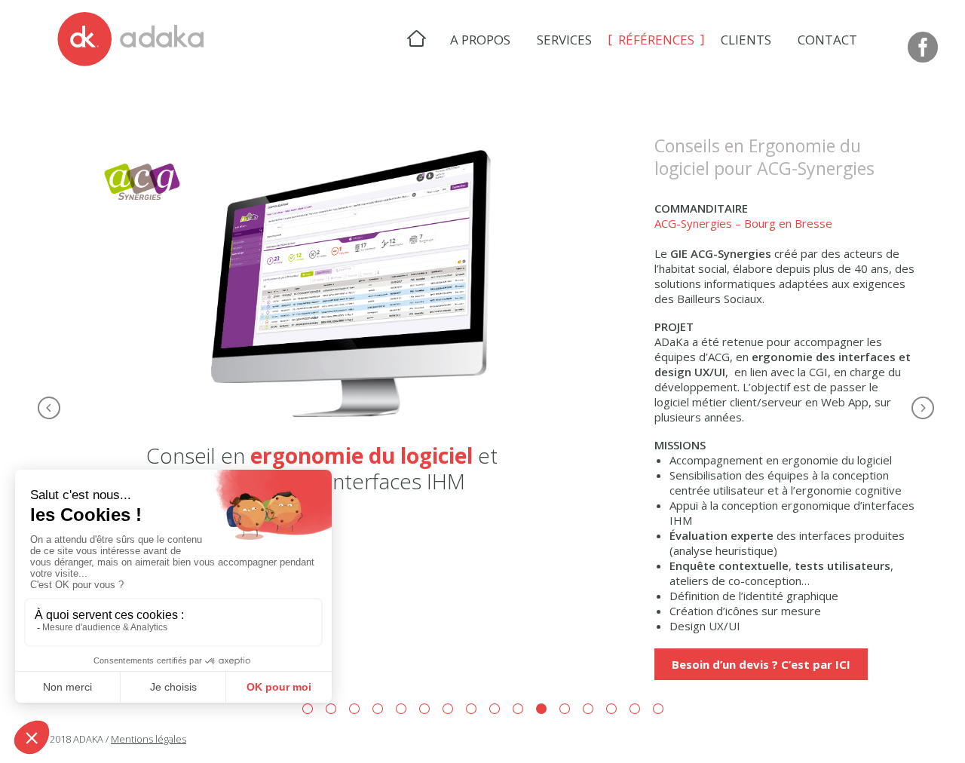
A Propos (480, 39)
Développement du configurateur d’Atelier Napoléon (611, 708)
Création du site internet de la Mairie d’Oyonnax (424, 708)
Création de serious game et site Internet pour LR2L (635, 708)
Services (564, 39)
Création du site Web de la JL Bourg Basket (588, 708)
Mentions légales (148, 739)
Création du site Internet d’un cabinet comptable (518, 708)
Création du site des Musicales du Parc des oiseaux (471, 708)
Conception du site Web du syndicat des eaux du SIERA (448, 708)
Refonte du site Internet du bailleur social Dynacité (401, 708)
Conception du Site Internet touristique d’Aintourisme (564, 708)
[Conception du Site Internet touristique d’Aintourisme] (922, 408)
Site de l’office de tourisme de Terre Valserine (354, 708)
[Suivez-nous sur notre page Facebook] (923, 48)
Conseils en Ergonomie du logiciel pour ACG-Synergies (541, 708)
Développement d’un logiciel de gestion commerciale (377, 708)
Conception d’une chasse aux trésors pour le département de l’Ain (658, 708)
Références (656, 39)
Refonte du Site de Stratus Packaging (494, 708)
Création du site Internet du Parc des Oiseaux (307, 708)
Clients (746, 39)
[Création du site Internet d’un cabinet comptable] (49, 408)
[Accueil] (416, 38)
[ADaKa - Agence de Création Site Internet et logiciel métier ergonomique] (130, 40)
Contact (827, 39)
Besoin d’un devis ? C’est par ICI (761, 664)
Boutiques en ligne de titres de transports (331, 708)
